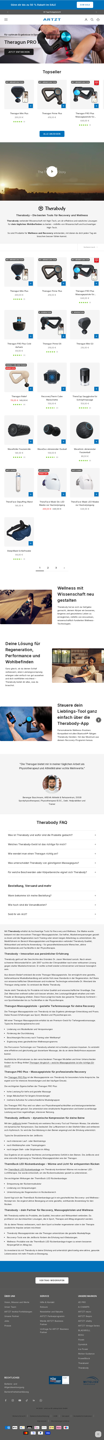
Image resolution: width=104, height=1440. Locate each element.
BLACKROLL (84, 1330)
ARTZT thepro (85, 1316)
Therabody (83, 1368)
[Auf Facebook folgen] (5, 1400)
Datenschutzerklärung (39, 1416)
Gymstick (82, 1344)
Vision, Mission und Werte (16, 1302)
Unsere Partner (11, 1316)
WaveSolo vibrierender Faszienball (85, 451)
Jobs (6, 1321)
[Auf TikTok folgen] (26, 1400)
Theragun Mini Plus (19, 113)
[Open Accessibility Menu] (98, 720)
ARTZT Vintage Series (89, 1325)
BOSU (81, 1335)
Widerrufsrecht (19, 1416)
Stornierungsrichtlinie (60, 1421)
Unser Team (10, 1307)
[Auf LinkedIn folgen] (33, 1400)
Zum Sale (85, 5)
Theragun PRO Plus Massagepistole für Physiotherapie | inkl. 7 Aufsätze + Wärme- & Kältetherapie (85, 115)
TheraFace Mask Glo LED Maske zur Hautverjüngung (52, 503)
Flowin (81, 1339)
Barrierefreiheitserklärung (16, 1392)
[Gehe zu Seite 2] (64, 568)
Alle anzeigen (52, 134)
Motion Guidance (86, 1353)
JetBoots (16, 1123)
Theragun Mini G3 (84, 343)
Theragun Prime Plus (52, 113)
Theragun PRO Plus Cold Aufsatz (19, 345)
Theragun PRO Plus (17, 1077)
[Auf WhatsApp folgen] (41, 1400)
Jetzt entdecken (19, 52)
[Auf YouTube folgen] (19, 1400)
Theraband (83, 1363)
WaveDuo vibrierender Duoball (52, 449)
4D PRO (82, 1302)
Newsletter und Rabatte (51, 1311)
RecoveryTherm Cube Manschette (52, 398)
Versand (65, 1416)
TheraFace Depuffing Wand (19, 501)
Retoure (44, 1307)
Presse (7, 1325)
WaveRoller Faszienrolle (19, 449)
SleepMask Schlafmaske (19, 551)
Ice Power (83, 1349)
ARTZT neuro (84, 1311)
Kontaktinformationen (83, 1416)
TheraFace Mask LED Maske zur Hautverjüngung (85, 503)
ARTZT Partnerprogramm (52, 1316)
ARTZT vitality (85, 1321)
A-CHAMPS (83, 1307)
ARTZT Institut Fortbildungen (18, 1311)
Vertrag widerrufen (51, 1280)
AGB (55, 1416)
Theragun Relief (19, 396)
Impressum (42, 1421)
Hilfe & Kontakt (47, 1302)
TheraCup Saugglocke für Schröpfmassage (84, 398)
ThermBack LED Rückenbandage (24, 1169)
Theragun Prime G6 (52, 343)
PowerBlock (84, 1358)
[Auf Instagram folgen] (12, 1400)
